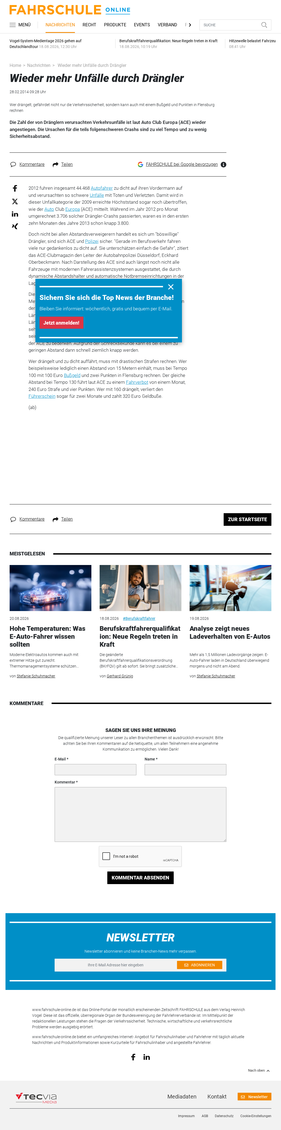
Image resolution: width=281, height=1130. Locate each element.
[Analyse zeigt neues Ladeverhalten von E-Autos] (230, 588)
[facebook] (133, 1057)
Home (15, 65)
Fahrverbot (137, 382)
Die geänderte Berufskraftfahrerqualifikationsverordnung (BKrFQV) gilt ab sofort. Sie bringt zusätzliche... (139, 660)
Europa (72, 209)
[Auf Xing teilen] (15, 226)
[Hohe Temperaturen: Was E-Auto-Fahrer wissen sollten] (50, 588)
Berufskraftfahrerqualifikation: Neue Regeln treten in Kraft (140, 636)
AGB (205, 1116)
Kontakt (217, 1096)
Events (142, 24)
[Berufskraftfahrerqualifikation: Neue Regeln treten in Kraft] (140, 588)
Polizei (92, 241)
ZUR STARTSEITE (247, 519)
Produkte (115, 24)
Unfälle (97, 195)
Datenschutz (224, 1116)
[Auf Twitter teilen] (15, 201)
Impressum (186, 1116)
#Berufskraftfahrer (139, 618)
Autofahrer (102, 188)
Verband (167, 24)
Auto (49, 209)
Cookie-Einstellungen (255, 1116)
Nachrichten (60, 24)
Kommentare (31, 164)
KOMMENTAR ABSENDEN (140, 878)
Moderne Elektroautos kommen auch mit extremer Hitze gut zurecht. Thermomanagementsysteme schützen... (44, 660)
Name (150, 759)
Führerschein (42, 396)
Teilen (67, 164)
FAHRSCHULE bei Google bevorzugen (182, 164)
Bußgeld (72, 375)
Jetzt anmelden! (61, 323)
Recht (89, 24)
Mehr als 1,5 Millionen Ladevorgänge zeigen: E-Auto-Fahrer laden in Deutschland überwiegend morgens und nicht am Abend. (229, 660)
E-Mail (60, 759)
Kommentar (65, 782)
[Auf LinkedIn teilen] (15, 214)
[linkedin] (147, 1056)
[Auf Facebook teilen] (15, 188)
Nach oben (256, 1070)
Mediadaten (181, 1096)
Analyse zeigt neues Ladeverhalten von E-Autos (230, 632)
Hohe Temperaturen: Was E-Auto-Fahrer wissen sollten (47, 636)
